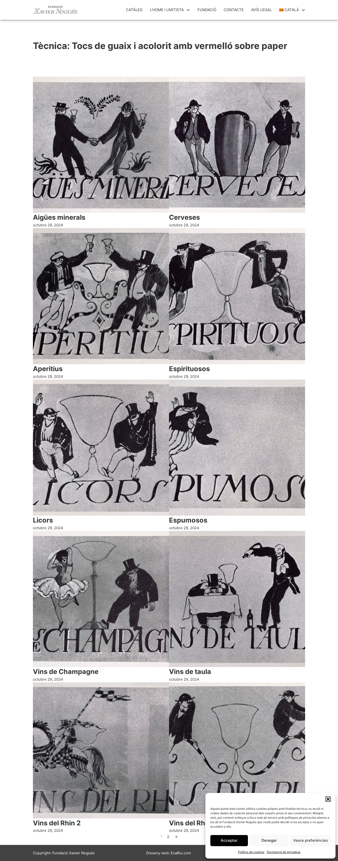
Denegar (269, 840)
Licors (43, 520)
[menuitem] (289, 10)
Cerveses (184, 217)
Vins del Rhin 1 (192, 823)
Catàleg (134, 9)
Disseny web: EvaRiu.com (168, 853)
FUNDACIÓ (206, 9)
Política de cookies (251, 852)
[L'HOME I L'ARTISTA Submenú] (188, 10)
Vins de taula (190, 672)
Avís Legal (261, 9)
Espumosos (188, 520)
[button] (328, 799)
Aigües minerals (59, 217)
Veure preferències (310, 840)
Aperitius (48, 369)
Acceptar (229, 840)
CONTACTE (234, 9)
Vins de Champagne (65, 672)
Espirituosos (189, 369)
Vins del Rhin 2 (57, 823)
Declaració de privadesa (283, 852)
